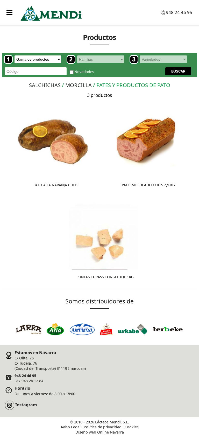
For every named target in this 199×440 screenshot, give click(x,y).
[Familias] (95, 59)
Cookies (132, 426)
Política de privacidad (103, 426)
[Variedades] (158, 59)
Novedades (84, 71)
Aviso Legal (71, 426)
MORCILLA (78, 85)
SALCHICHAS (45, 85)
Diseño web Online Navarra (99, 432)
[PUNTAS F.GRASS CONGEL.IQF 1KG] (102, 232)
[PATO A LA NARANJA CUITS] (53, 140)
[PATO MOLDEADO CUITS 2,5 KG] (146, 140)
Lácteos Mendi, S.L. (112, 422)
